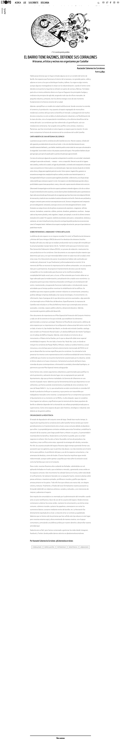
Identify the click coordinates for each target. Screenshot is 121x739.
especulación (49, 547)
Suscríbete (33, 2)
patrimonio (61, 547)
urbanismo (84, 547)
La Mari (102, 72)
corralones (37, 547)
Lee (24, 2)
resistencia (73, 547)
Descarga (45, 2)
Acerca (18, 2)
